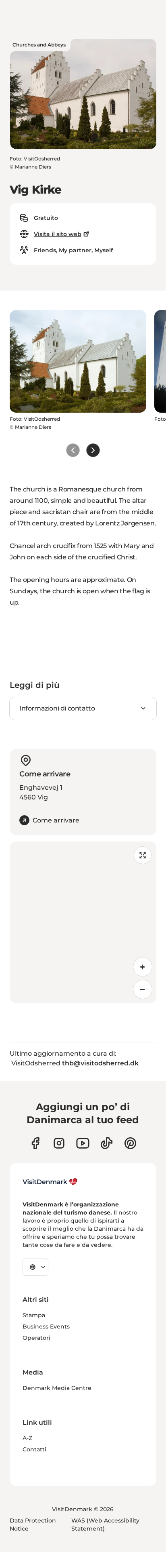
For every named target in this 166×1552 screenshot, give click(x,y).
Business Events (46, 1326)
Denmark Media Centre (57, 1388)
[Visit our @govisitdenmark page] (107, 1143)
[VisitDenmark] (50, 1182)
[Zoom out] (142, 989)
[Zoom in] (142, 966)
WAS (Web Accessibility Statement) (105, 1524)
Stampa (34, 1315)
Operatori (36, 1337)
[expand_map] (142, 855)
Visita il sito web (57, 234)
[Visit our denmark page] (35, 1143)
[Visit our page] (59, 1143)
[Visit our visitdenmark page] (83, 1143)
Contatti (34, 1449)
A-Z (27, 1438)
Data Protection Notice (33, 1524)
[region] (83, 922)
